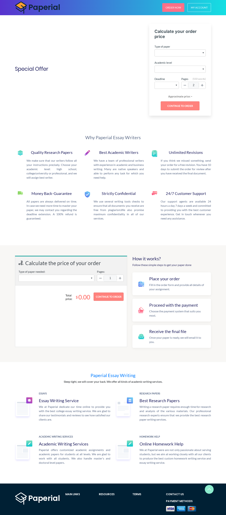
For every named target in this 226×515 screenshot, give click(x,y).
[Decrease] (185, 85)
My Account (199, 7)
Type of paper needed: (32, 271)
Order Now (173, 7)
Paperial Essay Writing (113, 375)
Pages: (101, 271)
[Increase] (202, 85)
